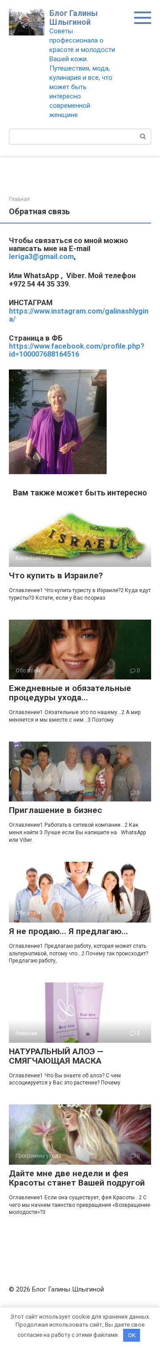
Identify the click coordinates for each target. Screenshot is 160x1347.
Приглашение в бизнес (55, 810)
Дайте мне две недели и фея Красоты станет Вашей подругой (77, 1178)
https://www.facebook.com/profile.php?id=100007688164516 (76, 350)
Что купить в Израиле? (56, 575)
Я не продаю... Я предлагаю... (68, 931)
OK (132, 1335)
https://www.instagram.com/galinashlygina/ (78, 315)
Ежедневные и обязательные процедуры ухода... (70, 693)
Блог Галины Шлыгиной (73, 17)
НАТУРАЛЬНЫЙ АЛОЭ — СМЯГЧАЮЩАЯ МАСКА (56, 1056)
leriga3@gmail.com (41, 256)
